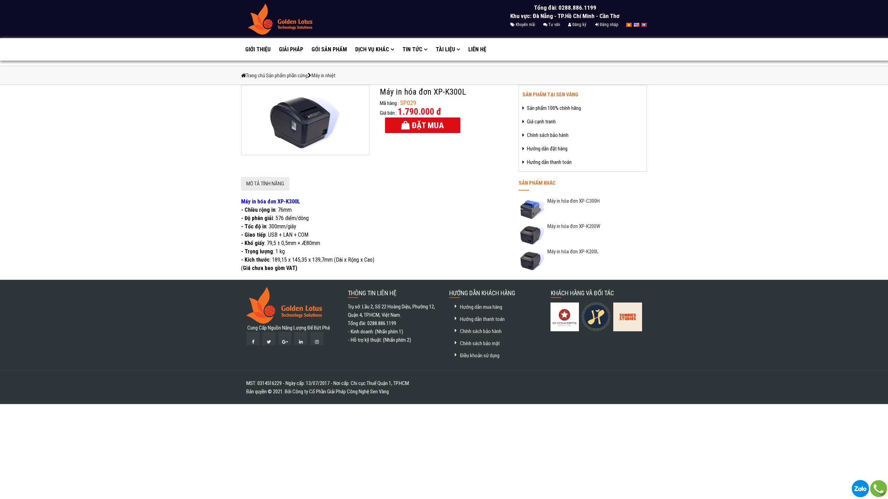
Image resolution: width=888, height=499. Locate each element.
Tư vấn (553, 24)
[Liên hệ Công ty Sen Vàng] (860, 488)
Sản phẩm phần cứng (287, 75)
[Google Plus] (284, 338)
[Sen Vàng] (284, 305)
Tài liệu (445, 49)
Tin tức (412, 49)
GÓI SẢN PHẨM (329, 49)
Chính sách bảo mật (480, 343)
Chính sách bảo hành (481, 331)
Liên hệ (477, 49)
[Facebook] (252, 338)
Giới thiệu (258, 49)
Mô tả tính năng (265, 184)
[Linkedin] (300, 338)
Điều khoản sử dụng (480, 355)
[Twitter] (268, 338)
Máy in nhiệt (323, 75)
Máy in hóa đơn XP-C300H (573, 201)
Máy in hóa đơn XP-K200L (572, 251)
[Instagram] (316, 338)
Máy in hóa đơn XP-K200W (573, 226)
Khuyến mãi (525, 24)
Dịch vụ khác (372, 49)
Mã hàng (388, 103)
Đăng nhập (608, 24)
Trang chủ (256, 75)
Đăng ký (578, 24)
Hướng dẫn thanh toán (482, 319)
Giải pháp (291, 49)
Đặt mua (427, 125)
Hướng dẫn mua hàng (481, 307)
